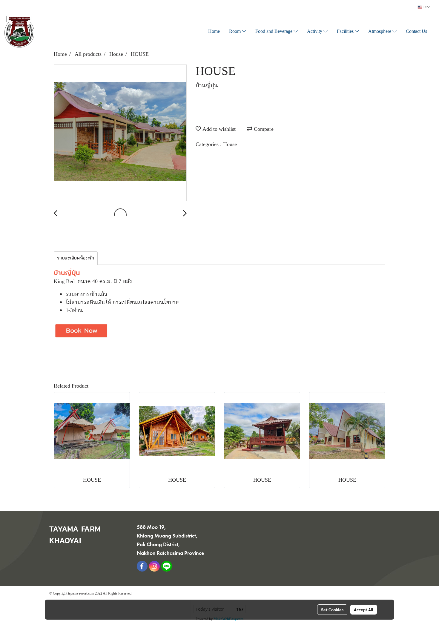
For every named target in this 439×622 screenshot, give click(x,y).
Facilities (346, 32)
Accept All (363, 609)
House (230, 144)
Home (214, 32)
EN (424, 7)
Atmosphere (380, 32)
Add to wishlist (218, 129)
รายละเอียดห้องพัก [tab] (75, 258)
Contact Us (416, 32)
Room (235, 32)
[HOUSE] (120, 133)
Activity (315, 32)
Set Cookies (332, 609)
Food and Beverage (274, 32)
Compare (263, 129)
